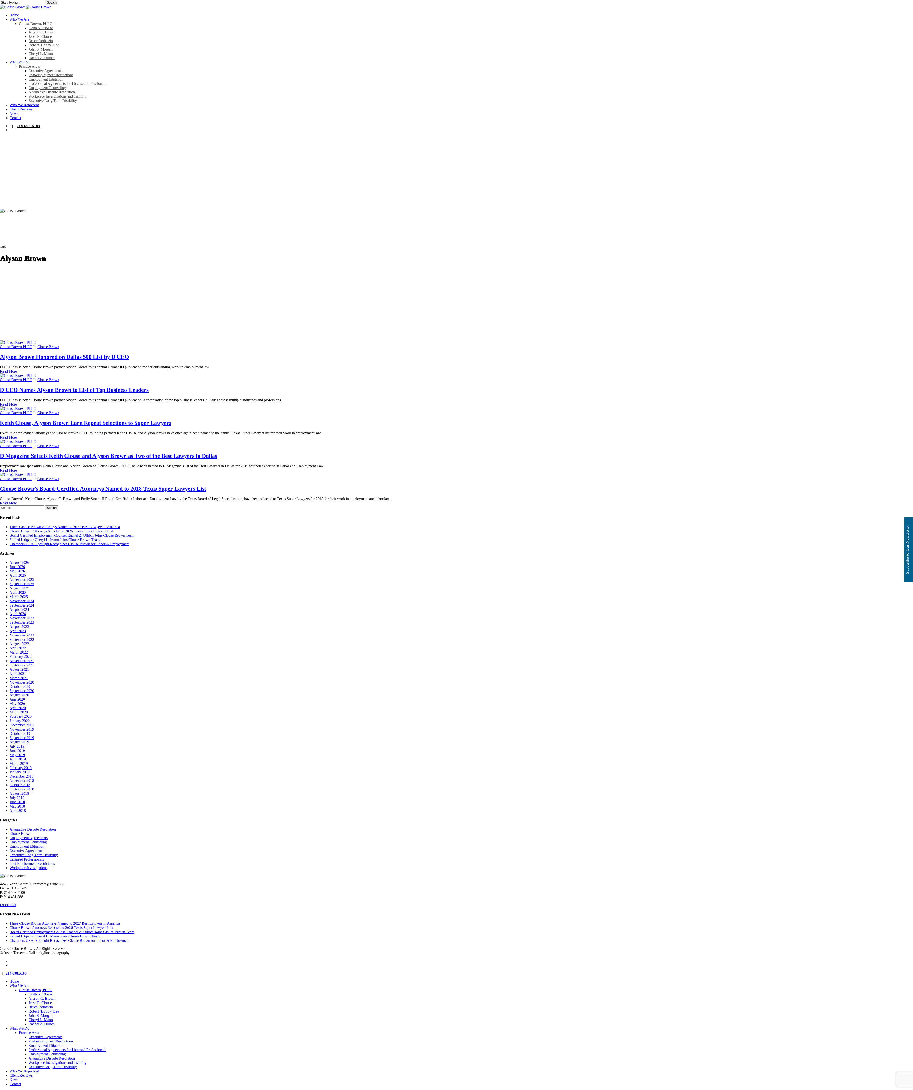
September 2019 (22, 738)
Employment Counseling (28, 842)
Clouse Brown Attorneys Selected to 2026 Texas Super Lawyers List (61, 531)
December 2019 (22, 725)
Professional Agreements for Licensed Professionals (67, 1050)
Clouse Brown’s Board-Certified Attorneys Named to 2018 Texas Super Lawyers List (103, 489)
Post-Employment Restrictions (32, 863)
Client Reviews (21, 1075)
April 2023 (18, 631)
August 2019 (19, 742)
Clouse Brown (48, 347)
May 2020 (17, 704)
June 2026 (17, 567)
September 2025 (22, 584)
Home (14, 981)
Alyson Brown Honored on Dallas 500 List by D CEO (64, 357)
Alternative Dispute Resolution (33, 829)
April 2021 (18, 674)
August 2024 (19, 609)
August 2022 (19, 644)
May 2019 (17, 755)
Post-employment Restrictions (51, 1041)
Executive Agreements (26, 851)
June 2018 (17, 802)
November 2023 (22, 618)
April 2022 (18, 648)
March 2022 (19, 652)
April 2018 (18, 810)
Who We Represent (24, 1071)
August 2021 (19, 669)
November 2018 (22, 781)
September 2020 (22, 691)
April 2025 (18, 592)
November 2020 (22, 682)
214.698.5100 (28, 126)
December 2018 (22, 776)
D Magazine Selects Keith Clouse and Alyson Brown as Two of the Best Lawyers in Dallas (108, 456)
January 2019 (20, 772)
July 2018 (17, 798)
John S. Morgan (41, 1016)
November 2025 (22, 580)
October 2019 (20, 733)
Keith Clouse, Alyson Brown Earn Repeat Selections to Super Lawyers (85, 423)
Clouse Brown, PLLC (35, 990)
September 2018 (22, 789)
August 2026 (19, 562)
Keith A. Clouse (41, 994)
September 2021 (22, 665)
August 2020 (19, 695)
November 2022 (22, 635)
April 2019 (18, 759)
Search (52, 2)
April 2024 (18, 614)
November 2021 (22, 661)
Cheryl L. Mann (41, 1020)
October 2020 (20, 686)
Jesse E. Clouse (40, 1003)
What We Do (19, 1028)
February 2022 (21, 657)
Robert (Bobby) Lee (44, 1011)
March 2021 (19, 678)
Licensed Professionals (27, 859)
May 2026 (17, 571)
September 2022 (22, 639)
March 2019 (19, 763)
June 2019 (17, 751)
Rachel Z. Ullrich (42, 1024)
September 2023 (22, 622)
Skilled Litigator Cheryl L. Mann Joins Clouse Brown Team (55, 540)
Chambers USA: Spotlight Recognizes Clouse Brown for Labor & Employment (69, 544)
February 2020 (21, 716)
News (14, 1080)
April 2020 (18, 708)
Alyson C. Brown (42, 998)
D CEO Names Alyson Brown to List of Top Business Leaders (74, 390)
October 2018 (20, 785)
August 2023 (19, 627)
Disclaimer (8, 905)
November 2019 (22, 729)
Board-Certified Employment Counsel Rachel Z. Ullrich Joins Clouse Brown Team (72, 535)
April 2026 (18, 575)
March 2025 (19, 597)
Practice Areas (29, 1033)
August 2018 (19, 793)
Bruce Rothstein (41, 1007)
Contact (15, 1084)
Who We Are (19, 986)
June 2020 (17, 699)
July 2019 (17, 746)
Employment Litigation (27, 846)
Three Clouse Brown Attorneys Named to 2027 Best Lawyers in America (65, 527)
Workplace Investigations (28, 868)
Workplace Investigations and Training (57, 1063)
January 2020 (20, 721)
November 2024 (22, 601)
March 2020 (19, 712)
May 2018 (17, 806)
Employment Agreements (29, 838)
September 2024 (22, 605)
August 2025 (19, 588)
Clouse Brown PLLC (16, 347)
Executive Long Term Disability (34, 855)
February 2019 (21, 768)
